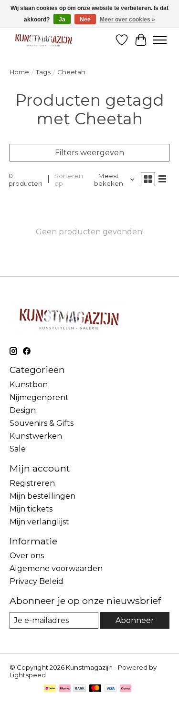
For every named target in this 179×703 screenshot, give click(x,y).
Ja (62, 19)
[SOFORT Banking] (65, 688)
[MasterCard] (95, 688)
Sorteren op (68, 179)
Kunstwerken (36, 436)
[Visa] (111, 688)
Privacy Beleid (36, 581)
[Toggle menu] (159, 40)
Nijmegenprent (39, 397)
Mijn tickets (31, 508)
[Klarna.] (125, 688)
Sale (18, 448)
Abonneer (135, 620)
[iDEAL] (50, 688)
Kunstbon (29, 384)
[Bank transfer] (80, 688)
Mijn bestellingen (42, 496)
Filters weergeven (89, 152)
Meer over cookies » (127, 19)
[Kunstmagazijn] (43, 40)
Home (19, 72)
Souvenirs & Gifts (42, 423)
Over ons (27, 555)
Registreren (32, 483)
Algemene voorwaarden (56, 568)
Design (23, 410)
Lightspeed (28, 675)
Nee (85, 19)
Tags (43, 72)
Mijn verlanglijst (39, 521)
